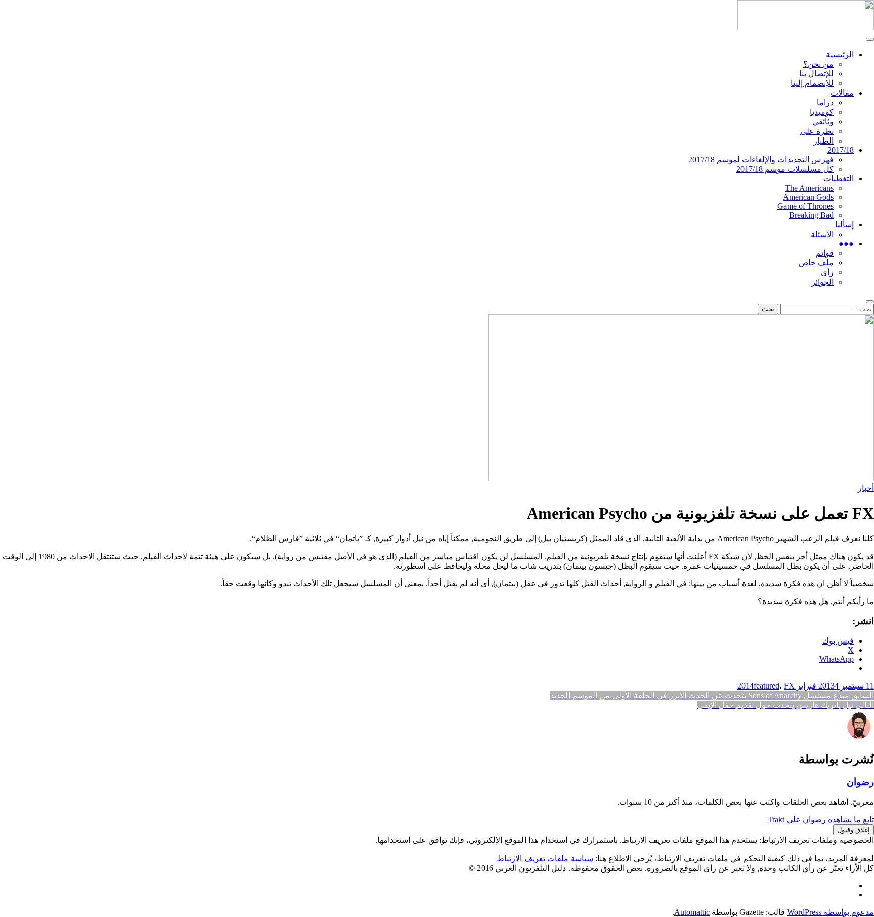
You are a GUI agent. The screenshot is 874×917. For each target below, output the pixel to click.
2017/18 (840, 150)
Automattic (692, 912)
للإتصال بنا (816, 73)
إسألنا (844, 224)
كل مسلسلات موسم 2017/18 (785, 169)
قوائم (825, 253)
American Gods (808, 197)
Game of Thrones (805, 206)
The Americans (809, 188)
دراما (825, 102)
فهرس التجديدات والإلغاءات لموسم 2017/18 (761, 159)
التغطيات (838, 178)
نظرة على (817, 131)
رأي (827, 272)
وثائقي (823, 121)
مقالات (842, 92)
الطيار (823, 140)
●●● (846, 243)
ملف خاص (816, 262)
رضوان (860, 781)
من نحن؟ (818, 64)
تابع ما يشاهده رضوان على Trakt (821, 819)
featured (766, 685)
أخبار (866, 488)
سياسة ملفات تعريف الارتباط (545, 858)
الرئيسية (840, 54)
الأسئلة (822, 234)
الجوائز (822, 282)
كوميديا (822, 112)
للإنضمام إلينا (812, 83)
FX (789, 685)
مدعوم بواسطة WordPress (830, 912)
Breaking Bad (811, 215)
